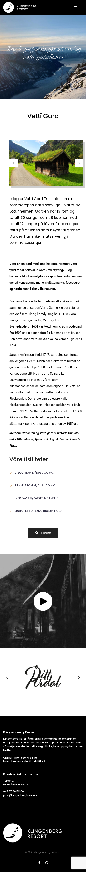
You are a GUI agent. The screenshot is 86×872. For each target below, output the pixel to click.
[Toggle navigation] (75, 7)
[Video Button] (43, 601)
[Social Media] (39, 862)
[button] (13, 163)
